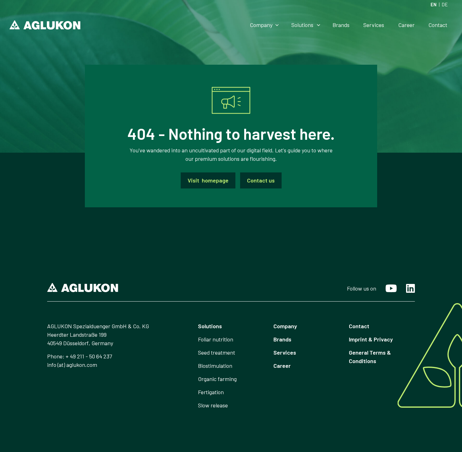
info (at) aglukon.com (72, 364)
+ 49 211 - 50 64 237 (89, 356)
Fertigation (211, 392)
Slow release (213, 405)
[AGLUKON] (44, 25)
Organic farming (217, 378)
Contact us (261, 180)
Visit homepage (208, 180)
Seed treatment (216, 352)
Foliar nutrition (215, 339)
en (434, 5)
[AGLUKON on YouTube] (386, 290)
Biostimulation (215, 365)
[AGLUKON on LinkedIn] (406, 289)
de (445, 5)
